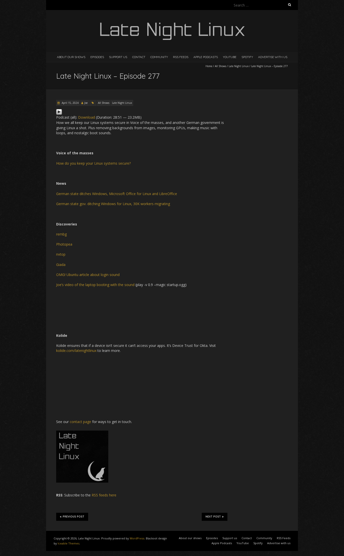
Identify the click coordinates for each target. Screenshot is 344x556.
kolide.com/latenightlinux (76, 350)
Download (86, 117)
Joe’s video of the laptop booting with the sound (95, 284)
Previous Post (73, 516)
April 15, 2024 (70, 103)
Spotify (247, 57)
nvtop (60, 254)
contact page (80, 421)
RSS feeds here (104, 495)
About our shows (71, 57)
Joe (86, 103)
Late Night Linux (239, 66)
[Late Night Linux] (172, 22)
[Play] (59, 111)
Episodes (97, 57)
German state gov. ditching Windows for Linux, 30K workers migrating (113, 203)
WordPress (137, 538)
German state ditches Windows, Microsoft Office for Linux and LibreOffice (116, 193)
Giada (60, 264)
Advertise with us (272, 57)
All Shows (220, 66)
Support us (118, 57)
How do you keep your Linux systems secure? (93, 163)
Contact (138, 57)
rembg (61, 234)
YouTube (229, 57)
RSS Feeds (180, 57)
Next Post (213, 516)
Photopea (64, 244)
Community (159, 57)
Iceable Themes (68, 543)
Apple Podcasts (205, 57)
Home (208, 66)
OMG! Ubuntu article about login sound (88, 274)
